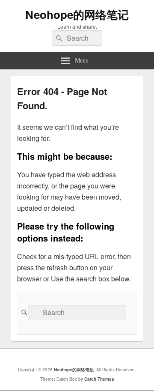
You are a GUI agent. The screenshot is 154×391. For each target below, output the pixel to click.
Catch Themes (99, 379)
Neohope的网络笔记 (77, 14)
